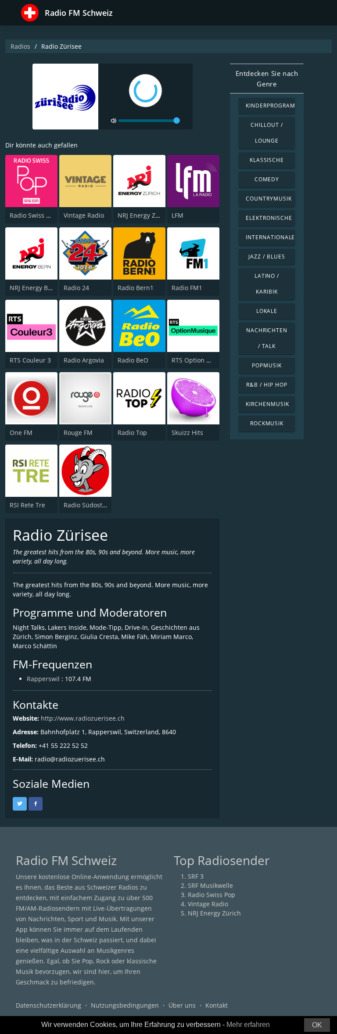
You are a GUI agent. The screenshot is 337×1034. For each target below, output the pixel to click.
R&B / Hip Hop (266, 384)
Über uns (182, 1005)
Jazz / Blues (266, 256)
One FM (21, 432)
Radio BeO (133, 360)
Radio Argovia (84, 360)
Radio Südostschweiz (94, 505)
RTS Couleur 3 (30, 360)
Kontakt (216, 1005)
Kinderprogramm (270, 105)
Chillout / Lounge (267, 132)
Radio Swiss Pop (33, 215)
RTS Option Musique (202, 360)
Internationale (270, 237)
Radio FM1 (187, 288)
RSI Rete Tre (27, 505)
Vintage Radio (84, 215)
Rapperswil (43, 679)
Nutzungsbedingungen (125, 1005)
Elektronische (269, 218)
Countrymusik (269, 198)
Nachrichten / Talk (267, 338)
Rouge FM (78, 432)
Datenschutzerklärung (48, 1005)
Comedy (267, 179)
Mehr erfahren (248, 1024)
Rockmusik (267, 423)
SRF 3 (196, 876)
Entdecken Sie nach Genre (267, 78)
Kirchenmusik (267, 404)
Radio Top (132, 432)
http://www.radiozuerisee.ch (83, 718)
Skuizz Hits (187, 432)
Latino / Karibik (267, 283)
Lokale (267, 311)
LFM (177, 215)
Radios (20, 46)
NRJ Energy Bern (34, 288)
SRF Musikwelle (210, 885)
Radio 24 (76, 288)
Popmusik (267, 365)
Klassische (267, 160)
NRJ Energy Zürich (144, 215)
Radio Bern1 (136, 288)
